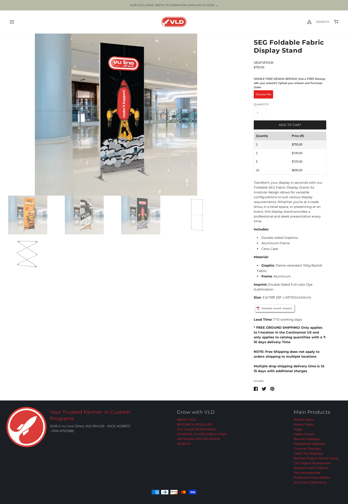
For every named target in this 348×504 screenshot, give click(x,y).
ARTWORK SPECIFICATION (198, 439)
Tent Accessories (307, 473)
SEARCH (184, 444)
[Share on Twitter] (264, 388)
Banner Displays (307, 439)
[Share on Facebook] (256, 388)
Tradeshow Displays (309, 444)
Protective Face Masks (312, 477)
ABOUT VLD (186, 420)
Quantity (261, 104)
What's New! (304, 420)
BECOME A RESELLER (194, 424)
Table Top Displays (308, 453)
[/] (174, 21)
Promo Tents (304, 424)
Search (322, 22)
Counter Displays (307, 449)
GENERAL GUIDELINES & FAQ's (202, 434)
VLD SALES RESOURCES (196, 429)
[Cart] (336, 21)
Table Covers (304, 434)
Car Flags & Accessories (312, 463)
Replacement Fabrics (311, 468)
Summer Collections (310, 482)
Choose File (263, 94)
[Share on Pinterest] (272, 388)
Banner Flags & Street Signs (316, 458)
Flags (298, 429)
